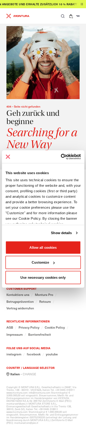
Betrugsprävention (20, 302)
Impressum (14, 335)
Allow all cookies (43, 247)
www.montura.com (17, 393)
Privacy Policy (29, 327)
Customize (40, 262)
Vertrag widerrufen (20, 308)
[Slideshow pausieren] (82, 4)
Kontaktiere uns (17, 295)
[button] (63, 16)
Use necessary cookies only (43, 277)
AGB (9, 327)
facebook (34, 354)
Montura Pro (44, 295)
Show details (61, 233)
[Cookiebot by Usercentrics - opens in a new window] (61, 157)
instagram (13, 354)
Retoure (45, 302)
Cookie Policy (55, 327)
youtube (52, 354)
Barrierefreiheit (39, 335)
